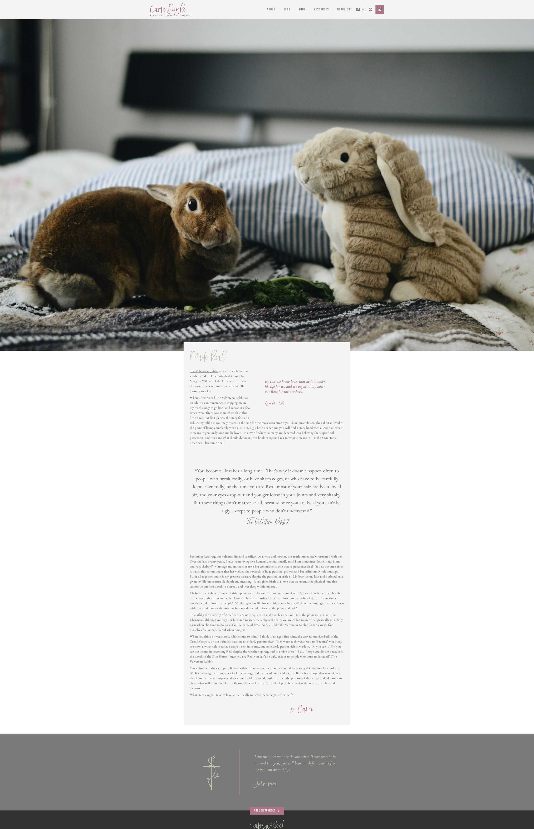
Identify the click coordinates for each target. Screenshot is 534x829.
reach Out (344, 9)
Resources (321, 9)
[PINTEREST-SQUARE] (371, 9)
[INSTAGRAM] (364, 9)
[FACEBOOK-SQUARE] (358, 9)
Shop (302, 9)
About (271, 9)
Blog (287, 9)
